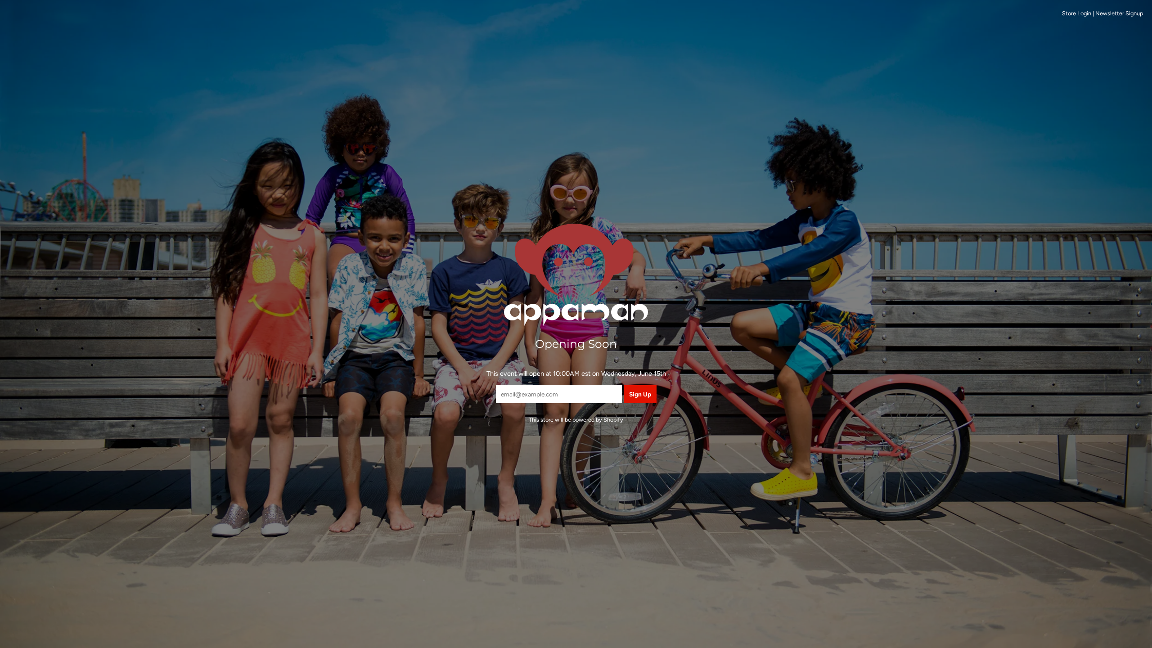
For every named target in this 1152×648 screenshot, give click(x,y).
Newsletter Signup (1119, 13)
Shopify (613, 419)
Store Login (1076, 13)
